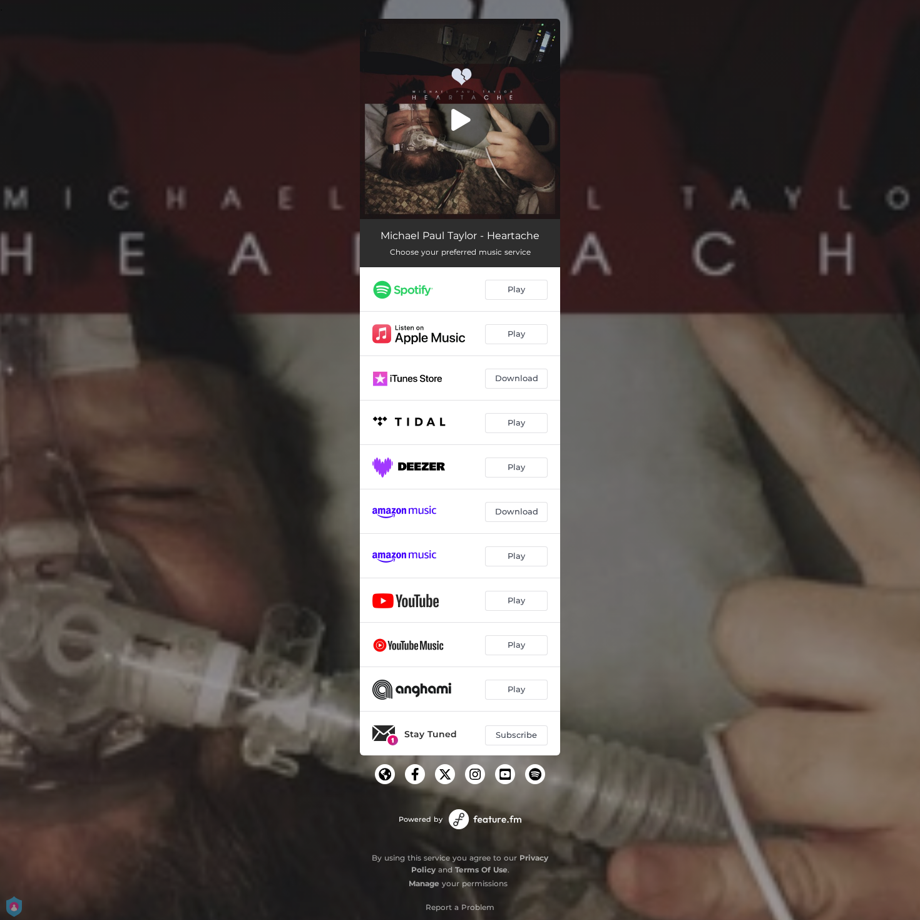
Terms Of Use (481, 869)
